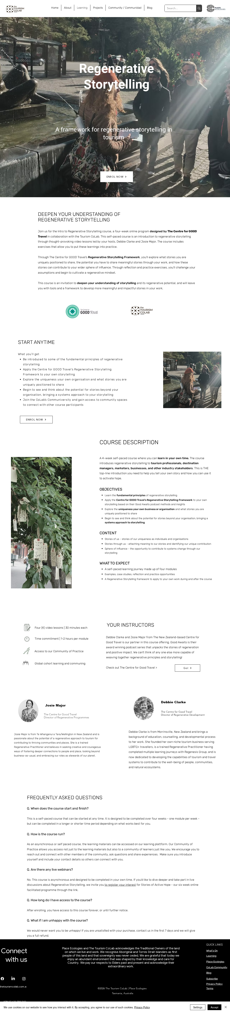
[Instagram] (24, 979)
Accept (214, 1007)
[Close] (226, 1007)
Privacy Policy (214, 983)
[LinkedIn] (13, 979)
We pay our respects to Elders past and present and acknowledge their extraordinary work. (127, 964)
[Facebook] (2, 979)
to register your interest (120, 884)
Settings (197, 1007)
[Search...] (199, 8)
